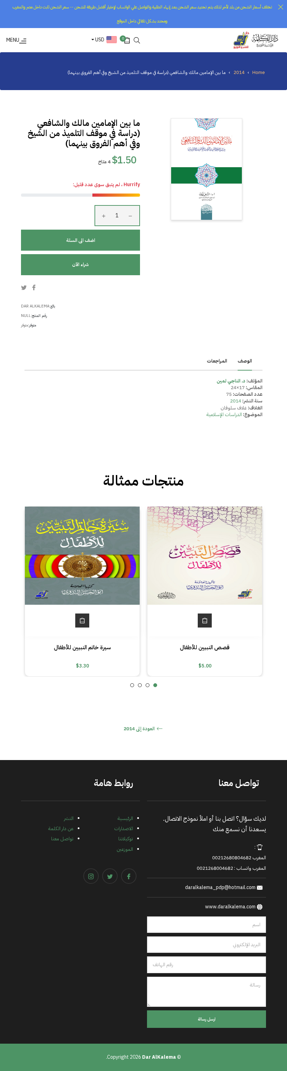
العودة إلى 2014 (140, 729)
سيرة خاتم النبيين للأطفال (82, 647)
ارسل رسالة (207, 1019)
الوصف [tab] (245, 361)
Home (258, 72)
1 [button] (155, 685)
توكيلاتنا (125, 838)
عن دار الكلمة (61, 828)
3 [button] (140, 685)
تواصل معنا (62, 838)
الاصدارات (123, 828)
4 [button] (132, 685)
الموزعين (125, 849)
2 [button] (147, 685)
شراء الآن (80, 264)
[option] (205, 591)
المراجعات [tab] (216, 361)
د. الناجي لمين (231, 381)
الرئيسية (125, 818)
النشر (69, 818)
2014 (239, 72)
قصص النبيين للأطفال (205, 647)
